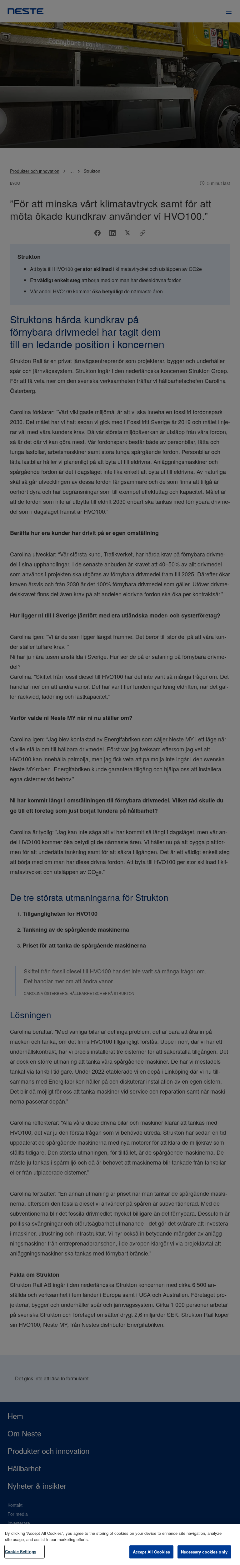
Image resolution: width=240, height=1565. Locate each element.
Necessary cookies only (204, 1552)
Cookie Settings (20, 1551)
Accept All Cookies (151, 1552)
